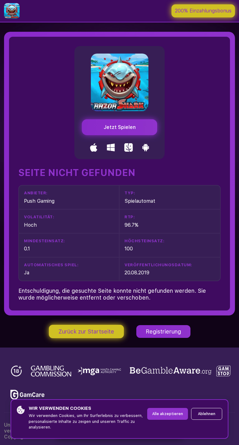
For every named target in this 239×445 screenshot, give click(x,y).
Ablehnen (206, 414)
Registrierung (163, 331)
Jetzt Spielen (120, 127)
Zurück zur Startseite (86, 331)
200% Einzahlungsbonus (203, 11)
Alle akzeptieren (167, 414)
